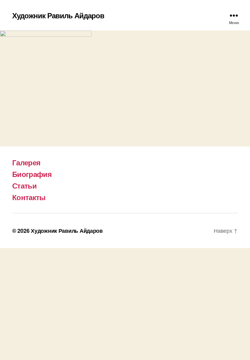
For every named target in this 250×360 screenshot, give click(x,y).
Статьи (24, 185)
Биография (32, 174)
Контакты (29, 197)
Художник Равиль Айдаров (58, 15)
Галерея (26, 162)
